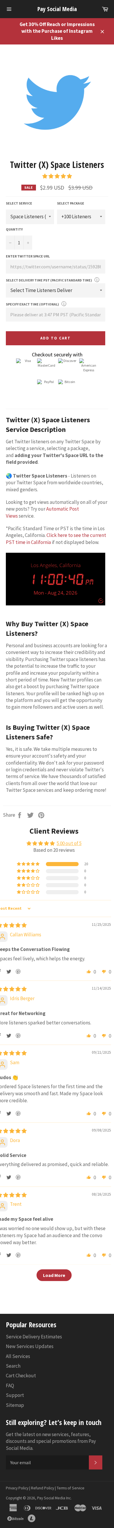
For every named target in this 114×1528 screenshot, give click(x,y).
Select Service (19, 203)
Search (13, 1366)
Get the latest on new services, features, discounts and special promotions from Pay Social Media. (51, 1441)
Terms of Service (70, 1488)
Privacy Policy (17, 1488)
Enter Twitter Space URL (28, 256)
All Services (18, 1356)
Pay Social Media (57, 9)
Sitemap (15, 1405)
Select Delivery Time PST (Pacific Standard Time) (49, 280)
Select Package (70, 203)
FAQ (10, 1385)
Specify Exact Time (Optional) (32, 304)
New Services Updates (29, 1346)
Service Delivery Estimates (34, 1336)
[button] (57, 176)
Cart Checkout (21, 1375)
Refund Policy (42, 1488)
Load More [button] (54, 1275)
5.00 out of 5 (69, 843)
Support (15, 1395)
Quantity (14, 229)
